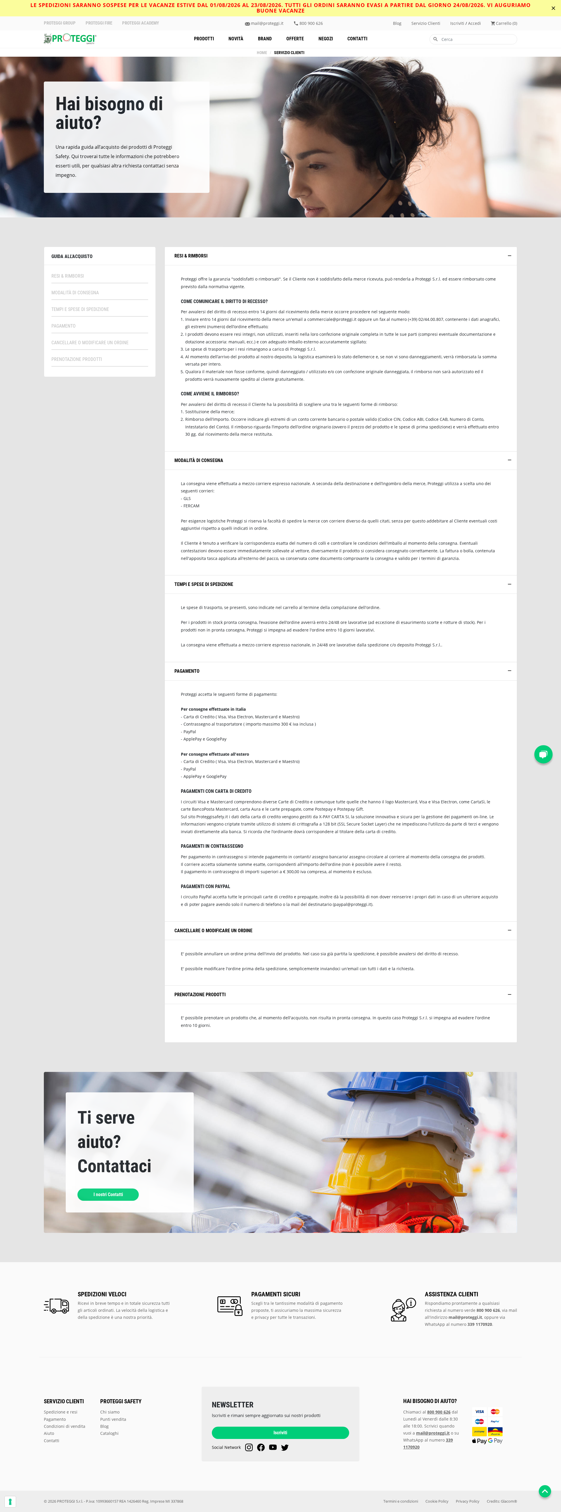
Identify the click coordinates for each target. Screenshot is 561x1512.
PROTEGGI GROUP (60, 23)
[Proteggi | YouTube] (273, 1447)
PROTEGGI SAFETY (120, 1401)
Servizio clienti (425, 23)
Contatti (357, 38)
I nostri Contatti (108, 1194)
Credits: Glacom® (502, 1501)
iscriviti (457, 23)
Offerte (295, 38)
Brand (265, 38)
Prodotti (204, 38)
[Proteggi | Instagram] (249, 1447)
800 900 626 (311, 23)
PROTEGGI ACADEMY (140, 23)
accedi (474, 23)
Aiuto (49, 1433)
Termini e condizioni (400, 1501)
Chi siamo (110, 1412)
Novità (235, 38)
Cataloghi (109, 1433)
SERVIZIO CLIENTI (64, 1401)
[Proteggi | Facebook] (261, 1447)
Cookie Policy (437, 1501)
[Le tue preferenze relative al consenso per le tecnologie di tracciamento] (10, 1501)
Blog (397, 23)
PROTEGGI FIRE (99, 23)
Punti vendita (113, 1419)
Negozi (325, 38)
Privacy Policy (467, 1501)
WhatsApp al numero (458, 1324)
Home (262, 52)
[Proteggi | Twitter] (285, 1447)
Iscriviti (280, 1432)
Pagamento (55, 1419)
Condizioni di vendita (64, 1426)
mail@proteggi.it (267, 23)
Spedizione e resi (60, 1412)
